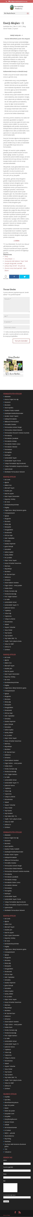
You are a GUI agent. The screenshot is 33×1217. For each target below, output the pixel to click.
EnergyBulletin (9, 530)
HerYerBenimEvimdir (11, 1127)
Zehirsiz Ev (8, 647)
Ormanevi (7, 580)
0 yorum (15, 28)
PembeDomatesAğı (10, 594)
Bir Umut (7, 502)
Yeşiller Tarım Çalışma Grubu (13, 641)
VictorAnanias (9, 622)
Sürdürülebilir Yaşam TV (12, 605)
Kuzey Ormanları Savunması (13, 563)
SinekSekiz (8, 1141)
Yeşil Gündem (9, 635)
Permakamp (8, 435)
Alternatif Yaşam (9, 488)
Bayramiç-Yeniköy (10, 499)
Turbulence (8, 1152)
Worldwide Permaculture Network (15, 472)
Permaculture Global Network (13, 430)
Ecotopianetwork (10, 513)
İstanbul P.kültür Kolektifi (12, 410)
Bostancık (7, 402)
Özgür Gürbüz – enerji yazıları (13, 585)
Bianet (6, 1108)
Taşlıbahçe (8, 610)
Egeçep (7, 516)
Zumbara (7, 649)
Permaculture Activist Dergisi (13, 427)
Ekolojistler (8, 527)
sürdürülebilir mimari (11, 602)
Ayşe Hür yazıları (9, 1105)
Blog (24, 26)
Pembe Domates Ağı (11, 591)
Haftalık (7, 1125)
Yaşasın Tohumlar (10, 627)
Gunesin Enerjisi (9, 1122)
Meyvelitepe (8, 569)
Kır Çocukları (8, 557)
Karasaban (8, 549)
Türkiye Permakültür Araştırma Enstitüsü (16, 466)
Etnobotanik (8, 532)
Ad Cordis (7, 479)
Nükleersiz (8, 577)
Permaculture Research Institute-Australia (17, 433)
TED (6, 1149)
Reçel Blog (8, 1138)
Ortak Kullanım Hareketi (12, 582)
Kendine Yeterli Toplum (11, 416)
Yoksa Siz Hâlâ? (9, 644)
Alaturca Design (6, 1215)
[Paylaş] (14, 277)
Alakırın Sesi (8, 485)
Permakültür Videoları (11, 447)
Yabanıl (7, 624)
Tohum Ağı (8, 613)
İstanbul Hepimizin (10, 543)
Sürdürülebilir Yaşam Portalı (13, 461)
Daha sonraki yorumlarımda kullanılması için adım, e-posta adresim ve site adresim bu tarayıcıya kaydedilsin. (16, 334)
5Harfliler (7, 1097)
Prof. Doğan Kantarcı (11, 596)
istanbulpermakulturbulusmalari (14, 413)
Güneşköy (7, 541)
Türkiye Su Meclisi (10, 619)
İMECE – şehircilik (10, 1133)
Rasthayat (8, 455)
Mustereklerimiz (9, 1136)
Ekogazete (8, 518)
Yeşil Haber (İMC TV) (11, 638)
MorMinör (8, 571)
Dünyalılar (7, 1116)
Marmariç (7, 566)
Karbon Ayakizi (9, 552)
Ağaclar (7, 482)
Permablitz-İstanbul (10, 424)
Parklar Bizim (8, 588)
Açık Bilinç (7, 1099)
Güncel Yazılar (7, 28)
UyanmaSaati (8, 469)
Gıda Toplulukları (9, 538)
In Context (8, 1130)
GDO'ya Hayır (9, 535)
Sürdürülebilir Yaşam (11, 458)
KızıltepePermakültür (11, 419)
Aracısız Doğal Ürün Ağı (11, 399)
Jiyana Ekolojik (9, 546)
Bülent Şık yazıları (10, 1111)
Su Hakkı (7, 599)
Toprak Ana (8, 616)
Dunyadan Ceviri (9, 1113)
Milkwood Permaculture (12, 421)
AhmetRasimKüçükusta (11, 1102)
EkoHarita (7, 405)
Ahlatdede (8, 396)
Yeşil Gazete (8, 633)
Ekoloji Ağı (8, 524)
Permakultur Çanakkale (11, 438)
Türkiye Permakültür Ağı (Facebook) (15, 463)
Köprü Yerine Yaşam (11, 560)
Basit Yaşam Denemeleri (12, 496)
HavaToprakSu (9, 408)
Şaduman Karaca (10, 608)
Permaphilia (8, 452)
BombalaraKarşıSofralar (12, 505)
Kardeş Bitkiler (9, 555)
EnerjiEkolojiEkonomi (11, 1119)
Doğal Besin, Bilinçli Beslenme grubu (15, 510)
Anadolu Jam (8, 491)
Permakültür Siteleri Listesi (12, 444)
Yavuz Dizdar (8, 630)
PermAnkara (8, 449)
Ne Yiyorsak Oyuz (10, 574)
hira (11, 26)
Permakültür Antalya (11, 441)
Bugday (7, 507)
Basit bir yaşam (9, 493)
